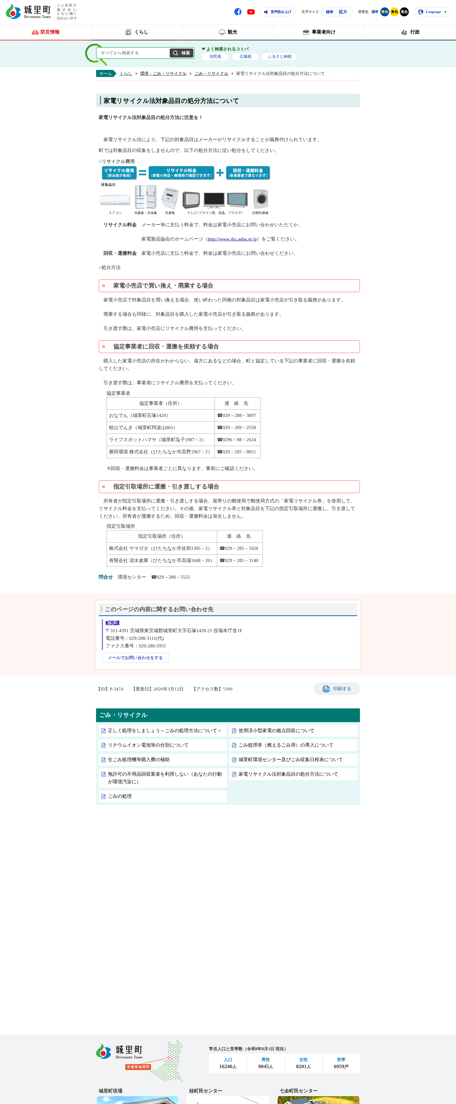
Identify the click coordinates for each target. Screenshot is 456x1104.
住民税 (215, 56)
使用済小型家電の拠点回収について (277, 730)
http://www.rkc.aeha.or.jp (232, 239)
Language (433, 12)
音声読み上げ (281, 12)
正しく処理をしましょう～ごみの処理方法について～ (165, 730)
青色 (384, 12)
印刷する (342, 688)
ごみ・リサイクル (211, 73)
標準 (329, 12)
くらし (126, 73)
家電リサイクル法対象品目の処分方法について (288, 774)
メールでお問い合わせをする (135, 657)
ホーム (105, 73)
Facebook (237, 11)
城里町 (139, 1061)
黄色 (394, 12)
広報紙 (245, 56)
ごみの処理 (120, 796)
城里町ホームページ (28, 11)
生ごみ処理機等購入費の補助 (139, 759)
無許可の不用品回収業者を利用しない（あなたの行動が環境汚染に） (165, 777)
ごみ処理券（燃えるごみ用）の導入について (286, 745)
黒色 (404, 12)
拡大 (343, 11)
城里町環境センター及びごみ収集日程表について (291, 759)
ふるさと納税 (280, 56)
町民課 (113, 623)
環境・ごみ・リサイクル (163, 73)
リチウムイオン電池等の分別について (148, 745)
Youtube (251, 12)
